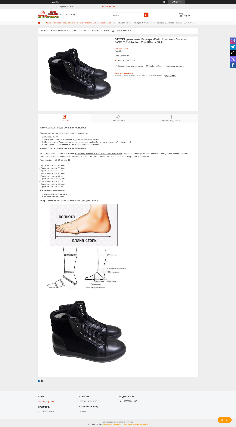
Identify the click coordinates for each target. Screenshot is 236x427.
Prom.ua (130, 422)
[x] (42, 381)
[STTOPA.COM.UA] (48, 15)
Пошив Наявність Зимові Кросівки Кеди (94, 23)
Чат (226, 420)
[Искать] (146, 15)
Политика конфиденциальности (135, 424)
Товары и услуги (59, 31)
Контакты (84, 31)
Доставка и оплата (121, 31)
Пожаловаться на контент (112, 424)
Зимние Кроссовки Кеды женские (60, 23)
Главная (44, 31)
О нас (73, 31)
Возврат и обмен (100, 31)
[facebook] (39, 381)
